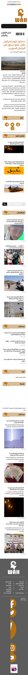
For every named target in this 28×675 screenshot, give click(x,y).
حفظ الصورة (22, 71)
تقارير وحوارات (8, 582)
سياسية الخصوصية (20, 593)
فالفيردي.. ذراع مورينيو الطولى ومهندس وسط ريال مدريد (14, 247)
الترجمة (9, 584)
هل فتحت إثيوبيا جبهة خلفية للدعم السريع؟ (15, 182)
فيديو (10, 587)
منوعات (22, 587)
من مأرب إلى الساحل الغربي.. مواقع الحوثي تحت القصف (15, 342)
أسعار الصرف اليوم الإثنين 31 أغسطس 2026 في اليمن (16, 454)
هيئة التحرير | (13, 2)
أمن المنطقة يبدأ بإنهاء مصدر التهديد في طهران (14, 360)
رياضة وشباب (21, 585)
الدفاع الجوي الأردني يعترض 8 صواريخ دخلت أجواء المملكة (16, 143)
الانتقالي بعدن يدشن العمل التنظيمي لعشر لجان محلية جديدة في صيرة (15, 524)
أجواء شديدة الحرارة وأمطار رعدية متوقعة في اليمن (15, 421)
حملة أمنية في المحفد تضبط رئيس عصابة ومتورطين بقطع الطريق (14, 272)
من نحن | (18, 2)
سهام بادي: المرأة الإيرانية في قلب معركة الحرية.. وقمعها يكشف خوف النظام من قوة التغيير (14, 351)
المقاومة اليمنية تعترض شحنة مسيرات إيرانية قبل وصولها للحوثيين (15, 298)
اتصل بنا (9, 2)
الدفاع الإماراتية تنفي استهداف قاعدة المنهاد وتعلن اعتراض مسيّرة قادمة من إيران (14, 163)
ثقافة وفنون (8, 585)
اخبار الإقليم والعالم (20, 584)
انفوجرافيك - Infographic (8, 590)
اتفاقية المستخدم (7, 593)
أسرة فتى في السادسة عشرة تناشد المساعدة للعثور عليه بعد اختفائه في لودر (14, 221)
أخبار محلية (21, 582)
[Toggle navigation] (23, 26)
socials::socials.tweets (20, 377)
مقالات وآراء (21, 589)
